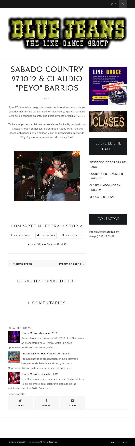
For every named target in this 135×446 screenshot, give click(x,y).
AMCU (79, 116)
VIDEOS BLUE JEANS (102, 197)
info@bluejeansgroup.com (104, 232)
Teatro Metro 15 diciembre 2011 (39, 374)
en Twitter (48, 235)
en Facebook (22, 235)
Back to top (118, 442)
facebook (46, 406)
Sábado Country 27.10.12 (51, 244)
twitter (20, 406)
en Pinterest (74, 235)
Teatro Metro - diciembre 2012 (39, 333)
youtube (72, 406)
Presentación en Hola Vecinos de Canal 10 (45, 354)
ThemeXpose (33, 442)
